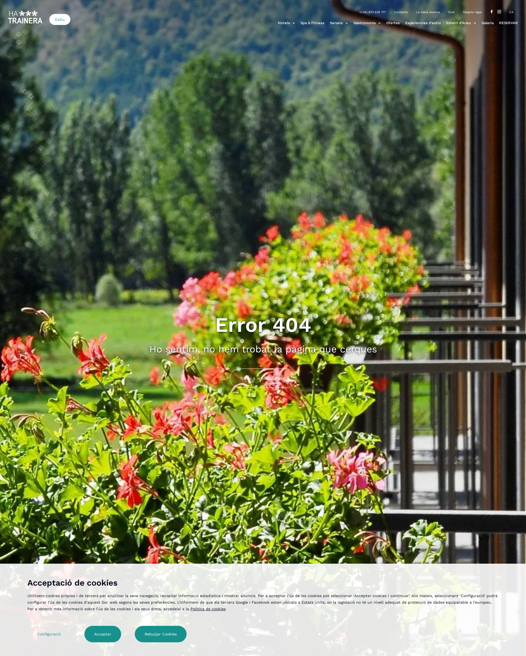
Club (451, 12)
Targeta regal (472, 12)
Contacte (401, 12)
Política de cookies (208, 609)
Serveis (336, 23)
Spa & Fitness (312, 23)
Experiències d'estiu (423, 23)
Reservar (508, 23)
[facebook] (491, 12)
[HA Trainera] (25, 17)
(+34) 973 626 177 (373, 12)
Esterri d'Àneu (458, 23)
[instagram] (499, 12)
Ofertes (393, 23)
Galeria (488, 23)
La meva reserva (428, 12)
